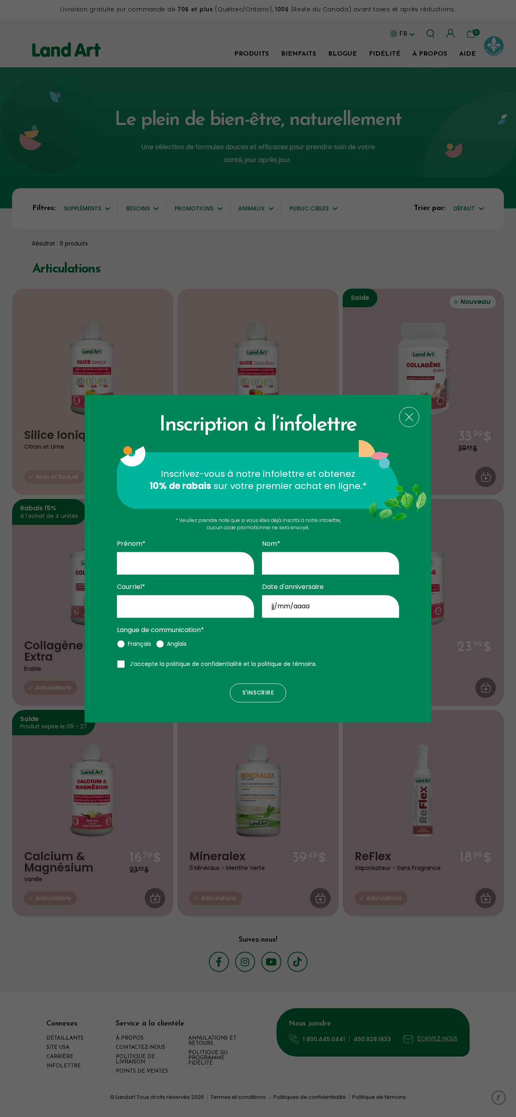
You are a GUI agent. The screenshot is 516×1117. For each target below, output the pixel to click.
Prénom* (131, 544)
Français (139, 644)
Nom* (271, 544)
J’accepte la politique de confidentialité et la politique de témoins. (223, 664)
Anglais (177, 644)
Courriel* (131, 586)
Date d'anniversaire (293, 586)
